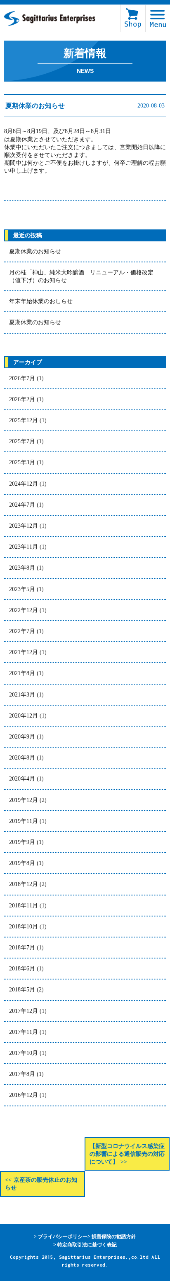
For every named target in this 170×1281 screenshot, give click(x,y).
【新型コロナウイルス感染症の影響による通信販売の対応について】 (127, 1154)
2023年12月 (23, 526)
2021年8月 (22, 673)
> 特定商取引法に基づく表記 (85, 1245)
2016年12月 (23, 1095)
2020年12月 (23, 716)
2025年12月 (23, 420)
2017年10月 (23, 1053)
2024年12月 (23, 484)
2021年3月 (22, 695)
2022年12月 (23, 610)
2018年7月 (22, 947)
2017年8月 (22, 1074)
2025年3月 (22, 462)
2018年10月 (23, 926)
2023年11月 (23, 547)
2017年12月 (23, 1011)
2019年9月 (22, 842)
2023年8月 (22, 568)
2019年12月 (23, 800)
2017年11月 (23, 1032)
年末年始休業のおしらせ (41, 301)
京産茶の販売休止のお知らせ (41, 1184)
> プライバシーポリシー (60, 1236)
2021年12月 (23, 652)
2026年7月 (22, 378)
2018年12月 (23, 884)
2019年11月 (23, 821)
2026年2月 (22, 399)
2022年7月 (22, 631)
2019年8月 (22, 863)
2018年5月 (22, 989)
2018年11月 (23, 905)
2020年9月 (22, 737)
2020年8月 (22, 758)
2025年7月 (22, 441)
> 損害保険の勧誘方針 (111, 1236)
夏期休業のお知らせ (35, 251)
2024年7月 (22, 505)
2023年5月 (22, 589)
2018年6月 (22, 968)
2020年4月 (22, 779)
